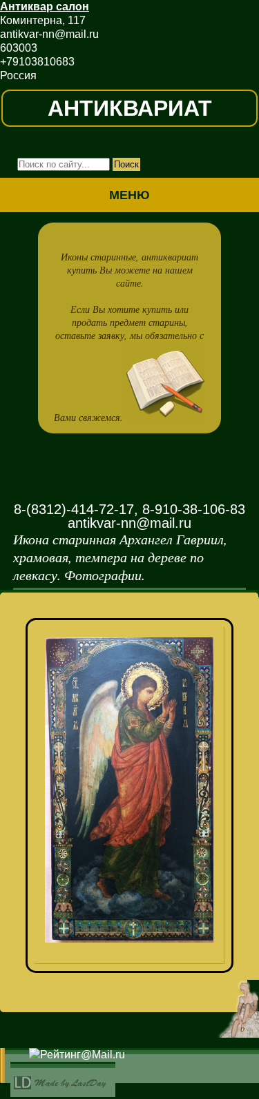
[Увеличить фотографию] (134, 645)
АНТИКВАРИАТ (130, 108)
